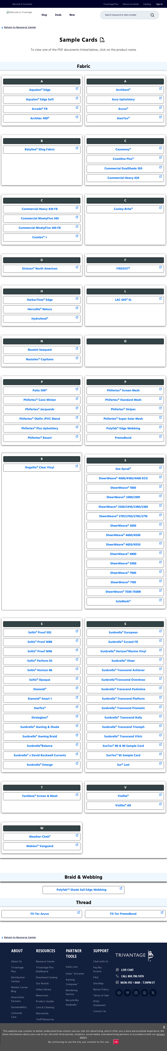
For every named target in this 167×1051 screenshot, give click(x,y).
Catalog (147, 4)
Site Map (98, 984)
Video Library (43, 990)
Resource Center (131, 4)
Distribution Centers (18, 979)
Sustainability (19, 1007)
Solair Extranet (75, 974)
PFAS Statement (99, 1003)
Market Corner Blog (19, 989)
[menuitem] (110, 4)
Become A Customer (22, 4)
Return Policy (101, 990)
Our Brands (42, 984)
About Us (16, 962)
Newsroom (42, 996)
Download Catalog (46, 977)
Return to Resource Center (20, 27)
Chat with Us (100, 962)
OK (116, 1042)
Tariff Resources (45, 1019)
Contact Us (99, 1011)
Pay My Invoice (97, 970)
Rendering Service (71, 992)
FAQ (95, 977)
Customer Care (16, 1015)
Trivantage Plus (110, 4)
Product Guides (45, 1001)
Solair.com (72, 967)
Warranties (42, 1013)
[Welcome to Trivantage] (19, 14)
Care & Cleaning (45, 1007)
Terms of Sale (101, 996)
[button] (155, 15)
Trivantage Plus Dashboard (44, 970)
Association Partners (17, 999)
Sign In (159, 4)
